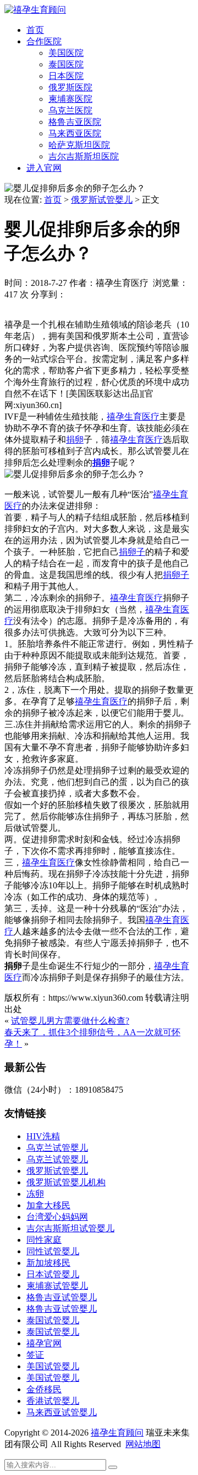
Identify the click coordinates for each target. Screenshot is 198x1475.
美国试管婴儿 (52, 1366)
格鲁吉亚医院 (74, 122)
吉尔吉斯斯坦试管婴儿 (70, 1228)
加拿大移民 (48, 1205)
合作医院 (44, 41)
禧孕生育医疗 (133, 416)
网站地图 (143, 1444)
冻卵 (35, 1193)
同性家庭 (44, 1239)
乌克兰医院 (70, 110)
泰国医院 (66, 64)
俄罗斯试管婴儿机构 (66, 1182)
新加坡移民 (48, 1262)
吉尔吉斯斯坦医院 (83, 156)
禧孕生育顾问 (117, 1432)
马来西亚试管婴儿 (61, 1412)
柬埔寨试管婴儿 (57, 1285)
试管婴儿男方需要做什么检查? (70, 1020)
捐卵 (75, 439)
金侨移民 (44, 1389)
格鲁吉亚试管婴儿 (61, 1297)
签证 (35, 1354)
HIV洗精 (43, 1136)
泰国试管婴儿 (52, 1320)
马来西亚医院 (74, 133)
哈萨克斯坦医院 (79, 145)
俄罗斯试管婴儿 (102, 199)
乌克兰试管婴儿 (57, 1147)
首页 (35, 30)
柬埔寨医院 (70, 99)
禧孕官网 (44, 1343)
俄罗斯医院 (70, 87)
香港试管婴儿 (52, 1400)
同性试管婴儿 (52, 1251)
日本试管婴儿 (52, 1274)
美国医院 (66, 53)
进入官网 (44, 168)
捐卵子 (132, 551)
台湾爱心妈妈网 (57, 1216)
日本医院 (66, 76)
